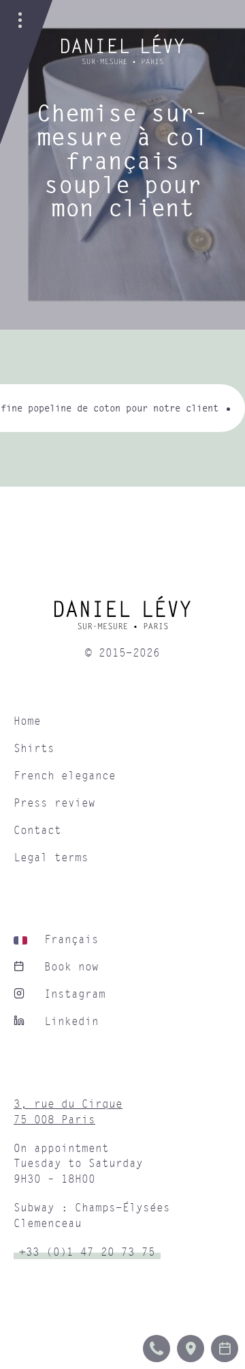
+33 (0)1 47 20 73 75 (87, 1252)
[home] (122, 617)
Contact (37, 830)
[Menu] (20, 20)
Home (27, 721)
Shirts (34, 748)
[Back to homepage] (122, 61)
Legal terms (51, 858)
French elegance (65, 776)
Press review (54, 803)
